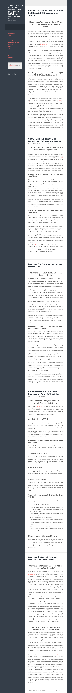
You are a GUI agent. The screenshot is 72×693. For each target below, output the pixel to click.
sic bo (9, 37)
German (37, 17)
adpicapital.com (12, 65)
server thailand (57, 654)
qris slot (36, 244)
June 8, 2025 (30, 396)
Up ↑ (60, 690)
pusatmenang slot (11, 33)
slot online (10, 50)
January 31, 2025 (32, 562)
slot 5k (61, 157)
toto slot (9, 53)
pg (8, 55)
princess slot (10, 44)
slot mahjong (10, 40)
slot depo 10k (10, 57)
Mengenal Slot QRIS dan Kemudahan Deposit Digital (45, 265)
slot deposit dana (11, 48)
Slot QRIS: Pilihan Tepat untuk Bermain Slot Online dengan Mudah (44, 139)
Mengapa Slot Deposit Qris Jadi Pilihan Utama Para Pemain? (42, 558)
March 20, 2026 (31, 143)
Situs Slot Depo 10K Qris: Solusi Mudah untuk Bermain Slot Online (44, 392)
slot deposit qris (31, 574)
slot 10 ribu (10, 35)
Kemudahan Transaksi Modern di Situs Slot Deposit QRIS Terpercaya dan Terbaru (45, 13)
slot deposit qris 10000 (45, 44)
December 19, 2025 (32, 269)
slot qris (9, 46)
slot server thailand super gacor (13, 42)
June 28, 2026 (31, 17)
